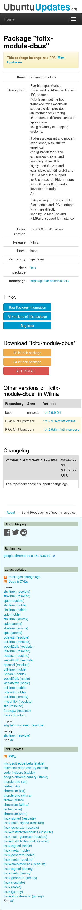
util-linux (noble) (15, 669)
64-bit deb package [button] (27, 361)
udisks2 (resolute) (16, 637)
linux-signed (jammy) (19, 868)
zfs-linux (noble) (15, 605)
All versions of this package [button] (27, 316)
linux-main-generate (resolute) (25, 836)
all (11, 739)
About (11, 512)
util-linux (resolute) (17, 641)
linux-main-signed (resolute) (24, 822)
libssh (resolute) (15, 715)
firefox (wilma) (14, 800)
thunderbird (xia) (16, 781)
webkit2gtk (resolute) (19, 646)
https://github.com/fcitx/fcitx (49, 280)
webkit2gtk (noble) (17, 678)
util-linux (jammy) (16, 696)
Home (9, 19)
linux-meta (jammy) (17, 873)
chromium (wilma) (16, 804)
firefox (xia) (12, 786)
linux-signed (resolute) (20, 818)
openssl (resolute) (17, 664)
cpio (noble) (12, 614)
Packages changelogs (24, 576)
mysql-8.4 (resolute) (18, 701)
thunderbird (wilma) (18, 795)
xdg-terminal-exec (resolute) (24, 725)
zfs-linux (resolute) (17, 591)
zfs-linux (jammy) (16, 619)
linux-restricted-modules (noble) (26, 841)
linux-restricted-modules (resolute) (28, 832)
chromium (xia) (14, 790)
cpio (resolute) (14, 600)
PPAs (12, 756)
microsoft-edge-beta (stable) (24, 763)
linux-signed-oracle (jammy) (24, 896)
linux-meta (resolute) (18, 859)
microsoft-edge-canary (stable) (26, 767)
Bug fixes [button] (27, 325)
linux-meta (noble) (17, 850)
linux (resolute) (14, 882)
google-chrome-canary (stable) (26, 777)
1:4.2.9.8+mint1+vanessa (61, 429)
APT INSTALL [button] (26, 371)
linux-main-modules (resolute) (25, 864)
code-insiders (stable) (19, 772)
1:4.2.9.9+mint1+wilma (59, 421)
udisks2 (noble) (15, 674)
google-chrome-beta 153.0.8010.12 (29, 555)
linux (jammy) (13, 891)
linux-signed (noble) (18, 845)
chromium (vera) (16, 813)
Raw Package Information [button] (27, 307)
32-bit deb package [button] (27, 352)
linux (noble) (12, 887)
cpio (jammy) (13, 623)
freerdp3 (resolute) (17, 710)
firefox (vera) (13, 809)
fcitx (33, 267)
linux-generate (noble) (20, 854)
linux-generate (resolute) (21, 827)
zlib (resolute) (13, 706)
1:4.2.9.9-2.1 (52, 412)
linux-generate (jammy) (20, 877)
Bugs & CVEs (18, 581)
